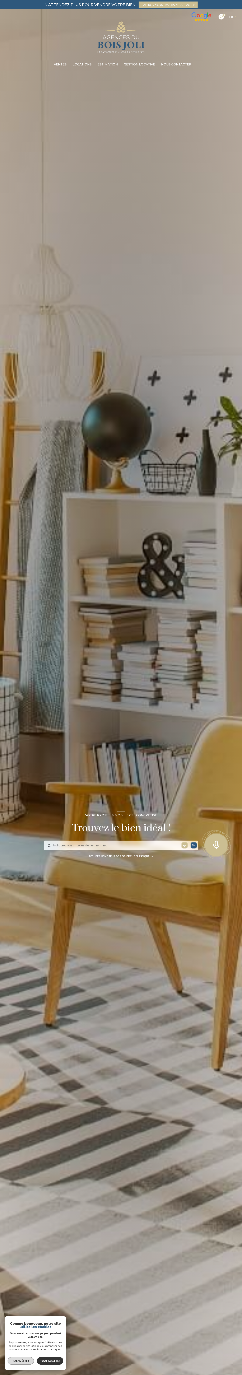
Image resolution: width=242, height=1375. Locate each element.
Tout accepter (50, 1361)
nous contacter (176, 64)
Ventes (60, 64)
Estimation (108, 64)
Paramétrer (21, 1361)
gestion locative (139, 64)
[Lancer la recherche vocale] (216, 844)
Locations (82, 64)
